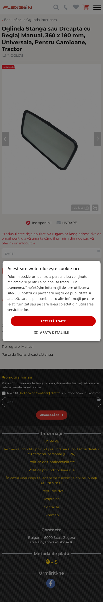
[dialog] (52, 301)
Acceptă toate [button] (53, 321)
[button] (51, 332)
